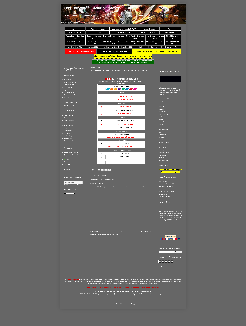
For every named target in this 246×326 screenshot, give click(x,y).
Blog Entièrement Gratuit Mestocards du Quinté (100, 8)
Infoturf (66, 113)
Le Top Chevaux (148, 32)
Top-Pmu (161, 117)
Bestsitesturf (162, 134)
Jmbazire (161, 109)
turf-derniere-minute (70, 82)
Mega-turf (67, 97)
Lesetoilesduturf (163, 129)
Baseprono (162, 137)
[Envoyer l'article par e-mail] (99, 170)
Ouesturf (161, 157)
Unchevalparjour (69, 136)
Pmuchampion (163, 111)
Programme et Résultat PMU (123, 29)
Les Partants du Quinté (166, 186)
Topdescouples (163, 114)
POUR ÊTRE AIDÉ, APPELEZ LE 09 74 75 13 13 (87, 294)
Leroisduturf (67, 100)
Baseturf (66, 162)
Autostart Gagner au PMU (166, 191)
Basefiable (67, 133)
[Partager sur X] (106, 170)
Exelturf (161, 101)
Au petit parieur (68, 125)
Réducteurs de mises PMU (167, 184)
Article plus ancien (146, 231)
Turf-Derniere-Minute (165, 99)
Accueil (75, 29)
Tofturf (160, 132)
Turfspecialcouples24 (70, 102)
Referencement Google (71, 152)
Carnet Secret (75, 32)
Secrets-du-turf (68, 87)
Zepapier (66, 128)
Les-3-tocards (68, 123)
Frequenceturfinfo (164, 152)
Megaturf (161, 119)
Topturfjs (161, 124)
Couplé (98, 32)
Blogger (133, 304)
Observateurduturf (69, 120)
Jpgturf (66, 90)
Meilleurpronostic (69, 84)
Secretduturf (162, 127)
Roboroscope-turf (69, 95)
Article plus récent (95, 231)
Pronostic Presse (148, 29)
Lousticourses (68, 130)
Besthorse (67, 118)
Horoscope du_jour (164, 196)
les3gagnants (68, 138)
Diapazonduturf (68, 115)
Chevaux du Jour (97, 29)
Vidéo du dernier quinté (166, 189)
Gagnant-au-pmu (69, 105)
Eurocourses (162, 104)
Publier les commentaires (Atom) (108, 234)
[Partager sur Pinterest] (110, 170)
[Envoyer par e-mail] (102, 170)
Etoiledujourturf (163, 150)
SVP (156, 51)
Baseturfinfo (162, 155)
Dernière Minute (123, 32)
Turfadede (67, 164)
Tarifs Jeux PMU (163, 194)
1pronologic (67, 167)
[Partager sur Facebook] (108, 170)
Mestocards (162, 147)
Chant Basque (163, 181)
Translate (78, 184)
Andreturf (161, 106)
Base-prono (67, 79)
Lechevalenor (68, 107)
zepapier (161, 140)
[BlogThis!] (104, 170)
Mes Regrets (170, 32)
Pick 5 (170, 29)
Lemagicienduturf (69, 92)
